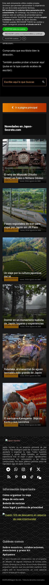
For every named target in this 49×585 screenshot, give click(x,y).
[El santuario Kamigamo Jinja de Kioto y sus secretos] (24, 405)
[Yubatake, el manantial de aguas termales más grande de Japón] (24, 355)
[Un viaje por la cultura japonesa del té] (24, 259)
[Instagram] (23, 469)
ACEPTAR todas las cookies (15, 29)
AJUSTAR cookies (11, 38)
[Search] (43, 82)
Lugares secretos (11, 180)
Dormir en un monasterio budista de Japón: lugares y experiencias (24, 322)
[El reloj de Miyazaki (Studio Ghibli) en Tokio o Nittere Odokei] (24, 161)
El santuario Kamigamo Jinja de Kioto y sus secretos (23, 420)
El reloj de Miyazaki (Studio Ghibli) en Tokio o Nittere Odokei (23, 176)
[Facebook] (31, 469)
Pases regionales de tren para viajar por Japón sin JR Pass (22, 225)
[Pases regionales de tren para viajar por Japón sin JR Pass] (24, 210)
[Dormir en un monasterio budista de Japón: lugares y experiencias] (24, 306)
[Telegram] (8, 469)
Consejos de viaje (11, 229)
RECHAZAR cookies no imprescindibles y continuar (23, 34)
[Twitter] (38, 469)
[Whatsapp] (16, 469)
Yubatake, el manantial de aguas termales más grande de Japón (23, 371)
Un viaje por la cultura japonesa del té (22, 275)
